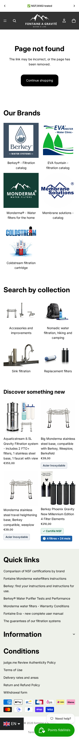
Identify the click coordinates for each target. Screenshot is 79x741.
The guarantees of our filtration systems (32, 621)
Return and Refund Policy (22, 685)
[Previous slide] (5, 6)
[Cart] (74, 21)
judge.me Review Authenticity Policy (30, 662)
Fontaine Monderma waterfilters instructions (35, 578)
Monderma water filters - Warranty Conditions (36, 606)
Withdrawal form (15, 692)
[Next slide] (74, 6)
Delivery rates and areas (21, 677)
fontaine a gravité (45, 723)
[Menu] (5, 21)
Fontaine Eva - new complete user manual (33, 613)
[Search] (14, 21)
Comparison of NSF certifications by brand (34, 571)
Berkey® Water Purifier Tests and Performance (37, 598)
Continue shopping (39, 80)
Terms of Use (13, 670)
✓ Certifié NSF (52, 531)
